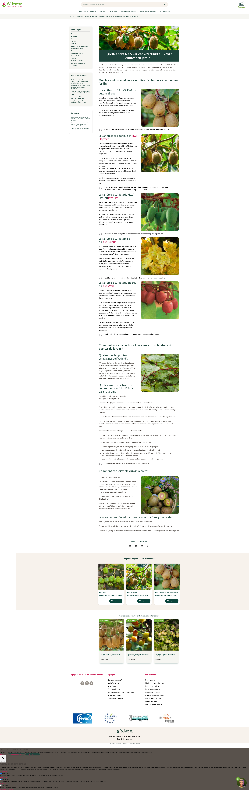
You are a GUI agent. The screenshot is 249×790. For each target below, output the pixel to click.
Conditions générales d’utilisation (118, 743)
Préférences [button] (16, 754)
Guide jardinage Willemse (154, 695)
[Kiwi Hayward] (139, 577)
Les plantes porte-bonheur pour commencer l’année (79, 101)
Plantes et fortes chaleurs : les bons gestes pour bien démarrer (80, 87)
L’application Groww (152, 689)
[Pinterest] (91, 683)
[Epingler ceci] (142, 545)
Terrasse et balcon (77, 60)
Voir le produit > (116, 601)
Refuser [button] (2, 754)
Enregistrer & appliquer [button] (6, 789)
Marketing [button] (3, 783)
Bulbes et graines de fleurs (79, 46)
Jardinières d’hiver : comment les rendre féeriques (80, 97)
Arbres (73, 34)
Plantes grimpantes (77, 53)
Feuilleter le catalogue (153, 698)
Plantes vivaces (76, 39)
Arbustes (74, 36)
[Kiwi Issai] (111, 577)
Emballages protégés (115, 698)
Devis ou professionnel (153, 704)
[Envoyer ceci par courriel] (130, 545)
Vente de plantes (114, 689)
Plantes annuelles (76, 51)
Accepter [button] (32, 754)
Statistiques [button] (3, 777)
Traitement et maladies (78, 63)
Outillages (74, 65)
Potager (73, 58)
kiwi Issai (113, 197)
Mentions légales (135, 743)
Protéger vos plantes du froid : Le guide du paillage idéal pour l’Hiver (80, 92)
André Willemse (113, 683)
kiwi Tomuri (109, 242)
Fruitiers (73, 41)
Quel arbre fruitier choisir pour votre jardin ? (165, 656)
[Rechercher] (165, 4)
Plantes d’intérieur (77, 56)
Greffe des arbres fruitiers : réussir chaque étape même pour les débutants (79, 81)
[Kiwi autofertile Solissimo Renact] (167, 577)
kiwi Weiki (108, 286)
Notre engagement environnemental (121, 692)
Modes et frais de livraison (154, 683)
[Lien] (12, 4)
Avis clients (112, 686)
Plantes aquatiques (77, 48)
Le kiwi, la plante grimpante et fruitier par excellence (110, 656)
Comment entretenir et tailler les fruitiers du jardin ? (138, 656)
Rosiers (73, 43)
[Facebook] (82, 683)
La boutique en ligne (152, 686)
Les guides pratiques (152, 692)
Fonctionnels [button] (3, 771)
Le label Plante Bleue (115, 695)
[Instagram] (87, 683)
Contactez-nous (151, 701)
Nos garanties (150, 680)
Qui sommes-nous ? (115, 680)
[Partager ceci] (136, 545)
